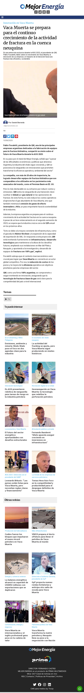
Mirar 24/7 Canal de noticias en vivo (42, 674)
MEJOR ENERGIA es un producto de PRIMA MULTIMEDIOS (42, 671)
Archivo (59, 676)
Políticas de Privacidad (45, 676)
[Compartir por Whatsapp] (79, 689)
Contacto (30, 676)
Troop (51, 689)
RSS (23, 676)
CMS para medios (38, 689)
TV (8, 299)
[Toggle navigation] (2, 17)
